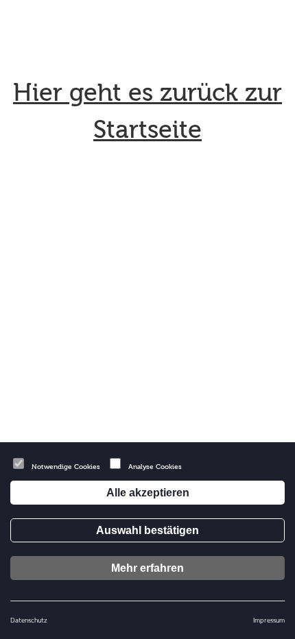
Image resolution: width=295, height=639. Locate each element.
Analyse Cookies (155, 466)
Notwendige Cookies (66, 466)
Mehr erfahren (147, 568)
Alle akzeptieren (147, 492)
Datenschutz (28, 620)
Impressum (269, 620)
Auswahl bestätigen (147, 530)
